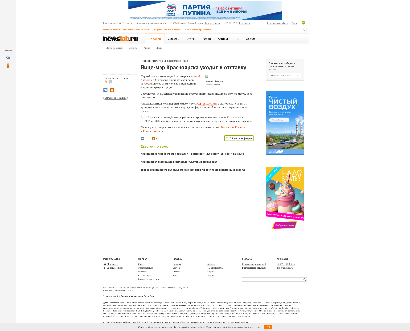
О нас (141, 263)
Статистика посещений (254, 263)
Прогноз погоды (212, 23)
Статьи (176, 267)
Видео (210, 275)
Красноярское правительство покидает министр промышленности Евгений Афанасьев (192, 153)
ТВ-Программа (215, 267)
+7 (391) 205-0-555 (286, 263)
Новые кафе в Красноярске (198, 29)
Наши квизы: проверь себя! (136, 29)
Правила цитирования (237, 322)
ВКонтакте (112, 263)
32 (110, 82)
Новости (147, 60)
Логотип (142, 271)
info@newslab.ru (285, 267)
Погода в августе (111, 29)
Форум (210, 271)
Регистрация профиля (277, 23)
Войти (294, 23)
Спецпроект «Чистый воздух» (167, 29)
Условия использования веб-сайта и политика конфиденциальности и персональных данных (145, 288)
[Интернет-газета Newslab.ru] (122, 39)
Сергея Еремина (207, 103)
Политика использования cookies (118, 290)
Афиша (211, 263)
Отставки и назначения (115, 97)
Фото (175, 275)
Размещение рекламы (254, 267)
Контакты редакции (148, 279)
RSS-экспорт (144, 275)
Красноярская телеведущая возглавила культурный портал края (179, 161)
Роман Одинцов (153, 131)
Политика (158, 60)
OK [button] (268, 327)
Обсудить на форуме (241, 138)
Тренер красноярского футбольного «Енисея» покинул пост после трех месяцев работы (193, 169)
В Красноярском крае (176, 60)
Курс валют (244, 23)
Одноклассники (114, 267)
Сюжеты (177, 271)
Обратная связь (145, 267)
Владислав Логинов (233, 127)
